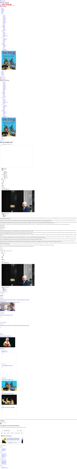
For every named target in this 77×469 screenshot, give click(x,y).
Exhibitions (4, 33)
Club (2, 12)
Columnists (4, 46)
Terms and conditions (4, 455)
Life (2, 37)
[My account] (14, 5)
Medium (6, 172)
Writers (4, 20)
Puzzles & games (5, 49)
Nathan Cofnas (2, 298)
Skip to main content (2, 0)
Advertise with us (4, 449)
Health (4, 43)
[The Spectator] (7, 5)
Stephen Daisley (2, 334)
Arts (3, 47)
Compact (6, 175)
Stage (4, 103)
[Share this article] (2, 183)
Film (3, 100)
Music (4, 34)
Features (4, 45)
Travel (4, 40)
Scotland (4, 30)
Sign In (13, 5)
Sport (4, 108)
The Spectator (2, 249)
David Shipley (2, 313)
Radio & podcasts (5, 35)
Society (4, 27)
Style (3, 42)
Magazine (4, 18)
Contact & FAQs (4, 448)
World (4, 28)
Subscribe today (4, 467)
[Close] (1, 423)
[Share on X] (3, 181)
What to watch (5, 105)
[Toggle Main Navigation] (1, 5)
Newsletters (3, 9)
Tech (3, 17)
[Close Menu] (0, 77)
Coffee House (3, 92)
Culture (4, 16)
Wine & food (4, 39)
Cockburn (3, 72)
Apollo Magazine (4, 461)
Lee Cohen (3, 405)
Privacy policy (3, 454)
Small (5, 171)
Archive (3, 13)
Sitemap (3, 457)
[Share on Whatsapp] (3, 182)
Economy (4, 29)
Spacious (7, 177)
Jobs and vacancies (4, 456)
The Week (4, 44)
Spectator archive (4, 462)
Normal (6, 176)
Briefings (4, 22)
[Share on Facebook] (3, 180)
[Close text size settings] (2, 169)
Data (3, 95)
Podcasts (3, 10)
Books (4, 32)
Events (4, 23)
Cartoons (4, 115)
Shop (4, 25)
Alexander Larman (2, 227)
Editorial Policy (4, 450)
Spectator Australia (4, 460)
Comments (4, 252)
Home (2, 8)
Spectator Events (4, 463)
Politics (4, 15)
